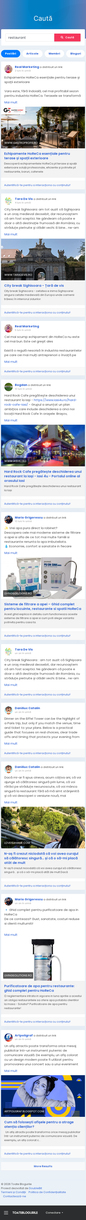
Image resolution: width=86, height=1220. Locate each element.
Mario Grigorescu (29, 517)
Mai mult (11, 102)
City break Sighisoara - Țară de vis (34, 285)
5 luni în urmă (23, 330)
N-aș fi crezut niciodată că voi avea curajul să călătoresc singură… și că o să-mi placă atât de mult (41, 858)
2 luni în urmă (23, 70)
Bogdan (21, 385)
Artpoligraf (24, 1035)
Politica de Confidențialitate (47, 1192)
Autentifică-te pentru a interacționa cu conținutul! (37, 185)
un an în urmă (23, 653)
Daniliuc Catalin (27, 708)
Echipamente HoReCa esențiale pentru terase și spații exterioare (37, 156)
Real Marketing (27, 67)
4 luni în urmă (23, 202)
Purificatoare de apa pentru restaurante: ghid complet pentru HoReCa (39, 988)
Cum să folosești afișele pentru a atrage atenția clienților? (39, 1124)
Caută (69, 37)
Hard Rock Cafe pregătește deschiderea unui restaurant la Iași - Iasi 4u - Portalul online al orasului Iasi (43, 476)
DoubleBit (35, 1188)
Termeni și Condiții (14, 1192)
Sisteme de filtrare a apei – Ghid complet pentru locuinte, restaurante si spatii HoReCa (42, 606)
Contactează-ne (14, 1196)
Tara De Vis (24, 199)
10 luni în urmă (23, 389)
